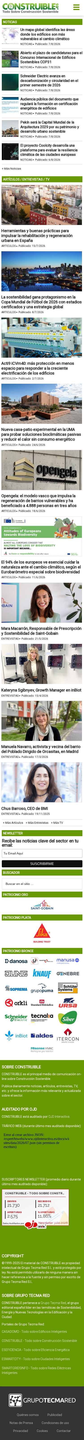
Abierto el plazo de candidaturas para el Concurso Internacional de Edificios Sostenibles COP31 (51, 57)
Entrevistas (10, 638)
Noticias (26, 44)
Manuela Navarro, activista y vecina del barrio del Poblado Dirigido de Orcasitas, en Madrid (40, 749)
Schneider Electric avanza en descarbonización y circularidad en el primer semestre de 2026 (49, 80)
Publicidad (54, 1415)
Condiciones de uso (55, 1423)
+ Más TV (57, 822)
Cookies (42, 1431)
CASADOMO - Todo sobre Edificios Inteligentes (34, 1331)
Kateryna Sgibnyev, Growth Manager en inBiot (41, 690)
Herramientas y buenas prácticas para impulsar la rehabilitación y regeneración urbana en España (37, 235)
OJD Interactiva (58, 1116)
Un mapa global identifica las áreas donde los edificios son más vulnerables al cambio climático (47, 34)
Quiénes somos (28, 1415)
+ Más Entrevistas (37, 822)
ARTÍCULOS (11, 179)
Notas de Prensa (21, 1423)
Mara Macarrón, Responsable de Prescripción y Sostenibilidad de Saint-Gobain (41, 631)
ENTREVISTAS (32, 179)
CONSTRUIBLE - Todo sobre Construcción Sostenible (39, 1341)
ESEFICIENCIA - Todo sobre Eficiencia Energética (36, 1350)
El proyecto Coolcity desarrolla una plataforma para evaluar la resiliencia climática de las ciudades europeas (49, 150)
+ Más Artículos (13, 822)
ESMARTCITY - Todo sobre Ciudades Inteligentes (36, 1359)
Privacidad (20, 1431)
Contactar (64, 1431)
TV (47, 179)
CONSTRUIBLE (30, 7)
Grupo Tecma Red (53, 1303)
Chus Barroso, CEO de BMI (24, 808)
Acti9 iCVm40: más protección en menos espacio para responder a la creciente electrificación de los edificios (37, 368)
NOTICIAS (10, 22)
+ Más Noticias (11, 168)
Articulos (8, 245)
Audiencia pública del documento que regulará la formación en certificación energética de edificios (49, 104)
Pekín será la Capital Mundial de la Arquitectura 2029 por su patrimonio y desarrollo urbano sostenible (49, 127)
